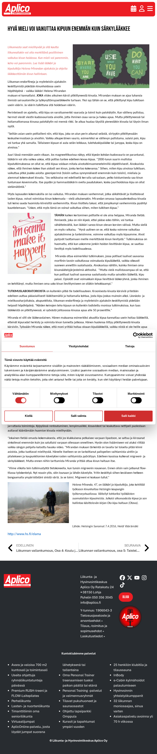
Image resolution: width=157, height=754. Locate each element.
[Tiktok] (122, 585)
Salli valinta (78, 416)
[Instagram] (144, 577)
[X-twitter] (129, 577)
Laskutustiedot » (92, 636)
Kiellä (28, 416)
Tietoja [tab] (129, 346)
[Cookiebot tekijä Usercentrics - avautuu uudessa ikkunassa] (136, 335)
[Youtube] (137, 577)
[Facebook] (122, 577)
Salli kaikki (128, 416)
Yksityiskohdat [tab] (78, 346)
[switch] (59, 400)
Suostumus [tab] (27, 346)
